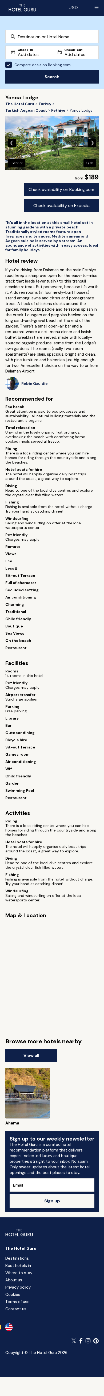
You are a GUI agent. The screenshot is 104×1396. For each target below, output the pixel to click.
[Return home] (22, 7)
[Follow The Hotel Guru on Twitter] (74, 1341)
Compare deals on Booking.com (42, 64)
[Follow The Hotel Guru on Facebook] (81, 1341)
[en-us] (8, 1327)
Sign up (52, 1201)
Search (52, 77)
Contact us (15, 1309)
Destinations (17, 1258)
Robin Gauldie (34, 383)
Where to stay (18, 1272)
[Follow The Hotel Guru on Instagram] (88, 1341)
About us (13, 1280)
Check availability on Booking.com (61, 189)
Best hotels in (18, 1265)
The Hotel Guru (20, 1248)
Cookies (12, 1294)
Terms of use (17, 1301)
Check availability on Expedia (61, 205)
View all (31, 1055)
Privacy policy (18, 1287)
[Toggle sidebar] (96, 7)
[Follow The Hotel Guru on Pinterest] (96, 1341)
